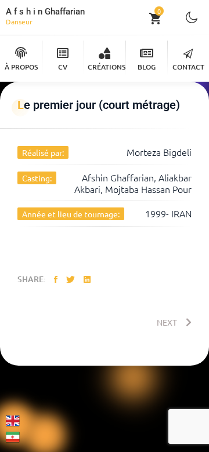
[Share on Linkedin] (87, 279)
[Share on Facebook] (55, 279)
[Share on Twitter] (70, 279)
